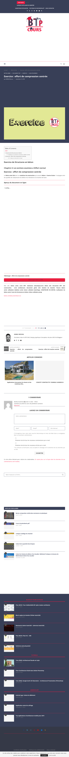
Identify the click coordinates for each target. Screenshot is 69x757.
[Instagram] (31, 10)
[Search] (61, 63)
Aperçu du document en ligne (16, 158)
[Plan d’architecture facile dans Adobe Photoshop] (9, 673)
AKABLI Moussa (9, 79)
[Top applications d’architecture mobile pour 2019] (9, 718)
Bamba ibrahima (18, 402)
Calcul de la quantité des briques (25, 544)
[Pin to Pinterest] (41, 328)
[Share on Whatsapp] (43, 328)
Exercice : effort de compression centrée (16, 156)
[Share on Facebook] (38, 328)
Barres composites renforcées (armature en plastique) (31, 513)
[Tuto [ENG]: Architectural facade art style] (9, 663)
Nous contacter (50, 8)
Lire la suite (52, 755)
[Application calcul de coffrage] (9, 708)
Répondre (17, 405)
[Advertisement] (34, 47)
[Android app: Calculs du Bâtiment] (9, 697)
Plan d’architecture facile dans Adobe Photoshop (30, 670)
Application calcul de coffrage (24, 705)
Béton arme (14, 70)
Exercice (18, 296)
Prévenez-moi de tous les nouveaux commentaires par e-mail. (32, 440)
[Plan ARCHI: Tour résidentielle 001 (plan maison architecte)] (9, 607)
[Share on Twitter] (40, 328)
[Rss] (41, 10)
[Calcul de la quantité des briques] (9, 546)
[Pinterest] (34, 10)
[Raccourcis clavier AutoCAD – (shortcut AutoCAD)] (9, 628)
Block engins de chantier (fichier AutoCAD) (28, 615)
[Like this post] (36, 328)
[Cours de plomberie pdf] (9, 526)
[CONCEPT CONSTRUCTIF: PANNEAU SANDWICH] (49, 370)
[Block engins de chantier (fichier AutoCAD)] (9, 617)
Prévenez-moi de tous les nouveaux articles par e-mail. (30, 445)
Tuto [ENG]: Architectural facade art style (28, 660)
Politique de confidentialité (36, 8)
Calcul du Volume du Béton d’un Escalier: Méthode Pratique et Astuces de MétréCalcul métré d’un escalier (37, 555)
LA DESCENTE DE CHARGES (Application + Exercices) (30, 5)
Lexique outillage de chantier (24, 533)
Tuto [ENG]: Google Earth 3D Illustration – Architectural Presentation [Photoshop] (39, 681)
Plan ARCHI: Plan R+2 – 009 (23, 636)
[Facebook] (27, 10)
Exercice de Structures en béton (14, 153)
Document (13, 296)
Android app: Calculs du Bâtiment (25, 695)
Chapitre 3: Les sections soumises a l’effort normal (19, 154)
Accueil (5, 70)
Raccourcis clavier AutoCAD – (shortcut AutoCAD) (30, 625)
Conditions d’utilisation (21, 8)
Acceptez (44, 755)
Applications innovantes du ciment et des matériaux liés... (19, 383)
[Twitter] (29, 10)
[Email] (39, 10)
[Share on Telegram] (45, 328)
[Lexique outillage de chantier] (9, 536)
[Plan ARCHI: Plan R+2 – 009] (9, 638)
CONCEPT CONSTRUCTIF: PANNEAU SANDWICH (50, 382)
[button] (26, 2)
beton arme (7, 296)
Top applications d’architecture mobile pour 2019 (30, 715)
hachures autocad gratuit (23, 646)
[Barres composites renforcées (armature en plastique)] (9, 515)
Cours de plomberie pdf (22, 523)
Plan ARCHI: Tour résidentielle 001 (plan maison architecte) (33, 605)
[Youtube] (36, 10)
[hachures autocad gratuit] (9, 648)
